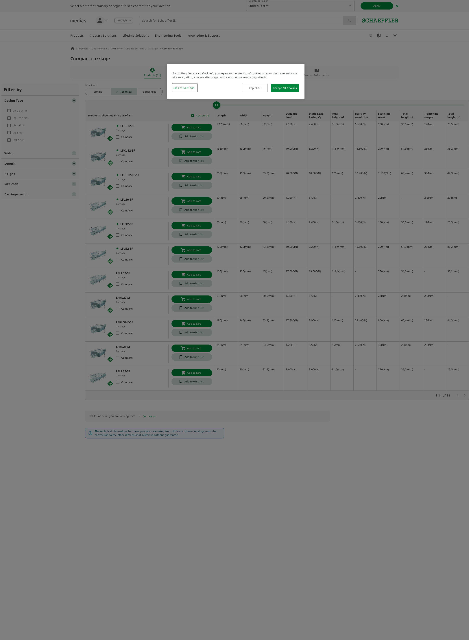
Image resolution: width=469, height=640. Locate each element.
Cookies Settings (183, 88)
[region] (235, 81)
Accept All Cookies (285, 88)
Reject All (255, 88)
